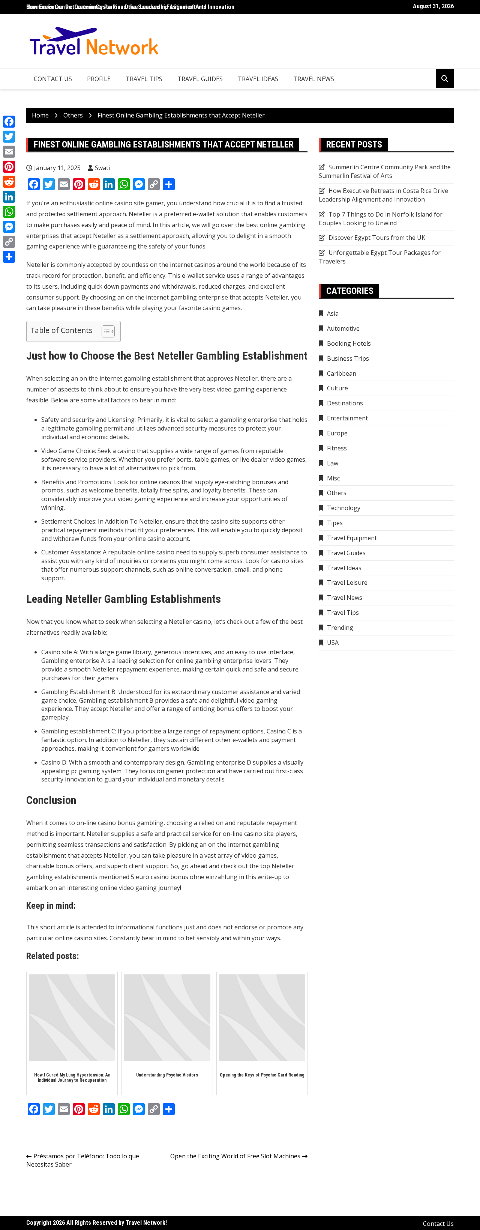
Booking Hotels (349, 343)
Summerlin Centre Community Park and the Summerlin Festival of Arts (116, 7)
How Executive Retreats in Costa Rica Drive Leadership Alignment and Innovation (383, 195)
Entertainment (347, 418)
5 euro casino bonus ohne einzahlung (184, 877)
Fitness (337, 448)
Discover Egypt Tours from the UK (376, 237)
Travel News (313, 79)
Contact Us (53, 79)
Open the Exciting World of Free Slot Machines (235, 1156)
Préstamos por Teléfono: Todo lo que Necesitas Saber (82, 1160)
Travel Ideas (258, 79)
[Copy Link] (9, 241)
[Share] (9, 256)
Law (332, 463)
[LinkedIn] (9, 196)
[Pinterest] (9, 166)
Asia (333, 313)
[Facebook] (9, 121)
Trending (340, 627)
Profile (99, 79)
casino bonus (116, 823)
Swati (102, 168)
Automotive (343, 328)
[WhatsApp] (9, 211)
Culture (337, 388)
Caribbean (341, 373)
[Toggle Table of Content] (104, 331)
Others (336, 493)
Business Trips (348, 358)
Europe (337, 433)
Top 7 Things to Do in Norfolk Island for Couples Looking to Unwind (380, 218)
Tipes (335, 523)
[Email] (9, 151)
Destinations (345, 403)
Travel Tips (144, 79)
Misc (333, 478)
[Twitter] (9, 136)
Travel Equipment (352, 538)
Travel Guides (200, 79)
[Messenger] (9, 226)
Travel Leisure (347, 582)
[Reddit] (9, 181)
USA (333, 642)
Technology (343, 508)
